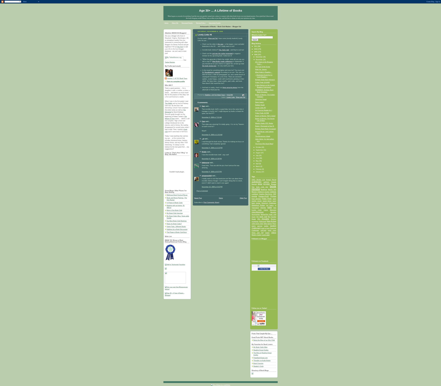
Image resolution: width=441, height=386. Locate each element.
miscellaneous (257, 212)
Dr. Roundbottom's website (211, 72)
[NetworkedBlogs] (264, 265)
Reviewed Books (187, 23)
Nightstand (262, 221)
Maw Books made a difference (222, 61)
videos (273, 233)
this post (220, 44)
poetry (254, 226)
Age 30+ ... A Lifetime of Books (220, 10)
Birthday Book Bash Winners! (265, 80)
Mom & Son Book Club (174, 210)
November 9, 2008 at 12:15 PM (212, 148)
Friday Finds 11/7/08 (262, 113)
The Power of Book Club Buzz (177, 232)
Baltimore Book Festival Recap (177, 195)
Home (166, 23)
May (257, 161)
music (254, 217)
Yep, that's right (224, 50)
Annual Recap (271, 180)
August (258, 153)
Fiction (273, 196)
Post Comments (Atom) (211, 202)
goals (274, 199)
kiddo (269, 208)
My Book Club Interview (175, 213)
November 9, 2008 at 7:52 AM (212, 117)
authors (266, 182)
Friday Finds (267, 199)
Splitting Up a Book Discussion (177, 229)
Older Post (243, 198)
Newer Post (198, 198)
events (254, 196)
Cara (203, 121)
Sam (203, 106)
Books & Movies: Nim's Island (265, 116)
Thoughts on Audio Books (262, 360)
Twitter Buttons (170, 62)
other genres (268, 224)
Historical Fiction (258, 205)
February (259, 169)
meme (266, 210)
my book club (261, 217)
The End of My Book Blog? (264, 144)
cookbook (255, 194)
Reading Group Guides (261, 350)
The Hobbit (168, 103)
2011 (256, 46)
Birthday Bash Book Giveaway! (265, 129)
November (259, 60)
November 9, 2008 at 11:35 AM (212, 135)
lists (274, 208)
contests (273, 192)
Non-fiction (271, 221)
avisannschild (207, 176)
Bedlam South (260, 105)
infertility (263, 208)
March (258, 166)
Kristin (204, 152)
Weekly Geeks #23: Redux (264, 123)
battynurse (205, 162)
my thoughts (263, 219)
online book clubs (257, 224)
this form (180, 47)
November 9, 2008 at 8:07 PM (212, 172)
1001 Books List (258, 180)
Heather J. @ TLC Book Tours (177, 78)
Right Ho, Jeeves (261, 69)
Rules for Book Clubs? (174, 224)
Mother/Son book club (268, 214)
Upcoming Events (215, 23)
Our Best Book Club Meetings (177, 221)
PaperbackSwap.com (260, 358)
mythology (255, 221)
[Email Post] (243, 95)
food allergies (256, 199)
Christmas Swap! (261, 99)
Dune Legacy (259, 102)
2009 (256, 52)
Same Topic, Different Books (176, 226)
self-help (263, 230)
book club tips (262, 187)
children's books (263, 192)
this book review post (209, 66)
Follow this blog (264, 268)
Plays (274, 224)
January (258, 172)
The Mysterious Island (262, 136)
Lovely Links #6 (260, 108)
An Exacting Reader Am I (263, 110)
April (257, 164)
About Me (175, 23)
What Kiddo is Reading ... (263, 72)
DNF (274, 194)
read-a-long (265, 228)
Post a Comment (202, 191)
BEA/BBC (266, 184)
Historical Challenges (268, 203)
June (257, 158)
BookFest (264, 189)
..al (203, 139)
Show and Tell (213, 38)
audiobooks (256, 182)
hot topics (270, 205)
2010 (256, 49)
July (257, 155)
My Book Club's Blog (260, 347)
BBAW (260, 184)
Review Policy (200, 23)
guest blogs (267, 201)
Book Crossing (258, 363)
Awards (273, 182)
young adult (266, 235)
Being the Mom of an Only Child (264, 340)
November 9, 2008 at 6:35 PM (212, 159)
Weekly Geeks (256, 235)
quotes (266, 226)
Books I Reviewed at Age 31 (264, 126)
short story (272, 230)
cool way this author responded (222, 53)
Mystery (273, 219)
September (259, 150)
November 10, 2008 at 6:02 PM (212, 187)
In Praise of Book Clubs (175, 203)
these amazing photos (230, 87)
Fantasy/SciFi (264, 196)
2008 (256, 54)
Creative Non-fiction (265, 194)
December (259, 57)
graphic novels (257, 201)
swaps (267, 233)
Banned (254, 184)
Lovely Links (231, 97)
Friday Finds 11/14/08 (262, 82)
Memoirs (273, 210)
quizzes (259, 226)
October (258, 147)
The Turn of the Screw (262, 67)
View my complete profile (176, 81)
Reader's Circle (258, 366)
